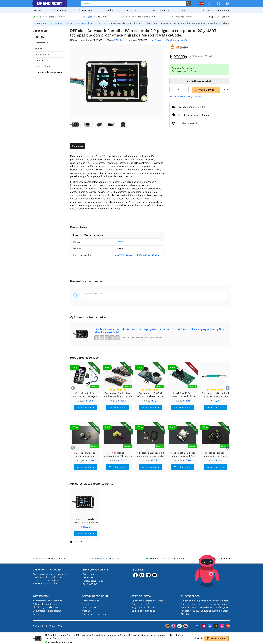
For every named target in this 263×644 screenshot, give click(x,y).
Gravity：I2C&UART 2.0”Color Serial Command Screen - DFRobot (138, 254)
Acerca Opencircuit (95, 596)
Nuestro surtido (90, 607)
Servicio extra (141, 596)
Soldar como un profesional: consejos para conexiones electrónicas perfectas (205, 600)
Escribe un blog (140, 604)
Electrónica (60, 10)
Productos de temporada (216, 10)
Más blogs (186, 614)
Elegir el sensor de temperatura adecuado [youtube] (205, 604)
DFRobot (119, 241)
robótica (109, 10)
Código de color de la (143, 610)
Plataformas (85, 10)
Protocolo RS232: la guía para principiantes (204, 610)
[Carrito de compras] (225, 4)
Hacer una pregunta (92, 293)
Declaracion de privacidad (47, 610)
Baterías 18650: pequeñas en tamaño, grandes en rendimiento (205, 607)
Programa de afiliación (144, 607)
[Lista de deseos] (208, 4)
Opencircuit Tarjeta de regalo (147, 600)
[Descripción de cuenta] (216, 4)
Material (186, 10)
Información (41, 596)
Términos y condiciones (45, 607)
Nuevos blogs (190, 596)
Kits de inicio (133, 10)
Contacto (226, 17)
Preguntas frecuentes (94, 614)
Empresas (214, 17)
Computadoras (161, 10)
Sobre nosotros (90, 600)
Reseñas (86, 604)
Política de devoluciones (46, 604)
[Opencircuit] (49, 3)
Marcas (37, 10)
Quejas (36, 614)
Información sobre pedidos (47, 600)
